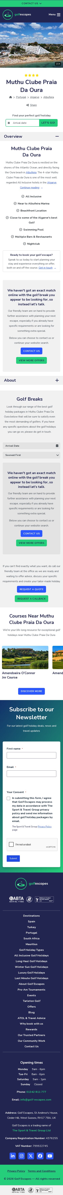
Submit (13, 858)
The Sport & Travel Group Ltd (31, 1130)
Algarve (51, 182)
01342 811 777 (36, 1092)
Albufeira (31, 172)
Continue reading (29, 187)
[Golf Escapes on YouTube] (49, 1156)
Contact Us (31, 351)
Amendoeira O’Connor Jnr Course (18, 675)
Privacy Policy (45, 826)
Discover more (31, 691)
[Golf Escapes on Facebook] (40, 1156)
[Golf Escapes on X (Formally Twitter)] (30, 1156)
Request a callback (31, 598)
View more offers (31, 360)
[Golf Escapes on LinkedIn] (13, 1156)
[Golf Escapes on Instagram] (21, 1156)
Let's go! (48, 123)
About (10, 380)
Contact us (30, 3)
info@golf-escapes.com (35, 1100)
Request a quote (32, 589)
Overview (13, 136)
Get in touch (46, 268)
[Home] (10, 97)
